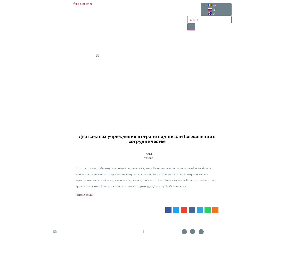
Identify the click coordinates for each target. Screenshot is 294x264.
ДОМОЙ (59, 38)
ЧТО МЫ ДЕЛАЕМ (110, 38)
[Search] (191, 26)
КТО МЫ (80, 38)
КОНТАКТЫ (232, 38)
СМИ (210, 38)
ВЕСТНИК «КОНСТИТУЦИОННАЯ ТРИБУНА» (165, 38)
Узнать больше (84, 194)
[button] (81, 39)
